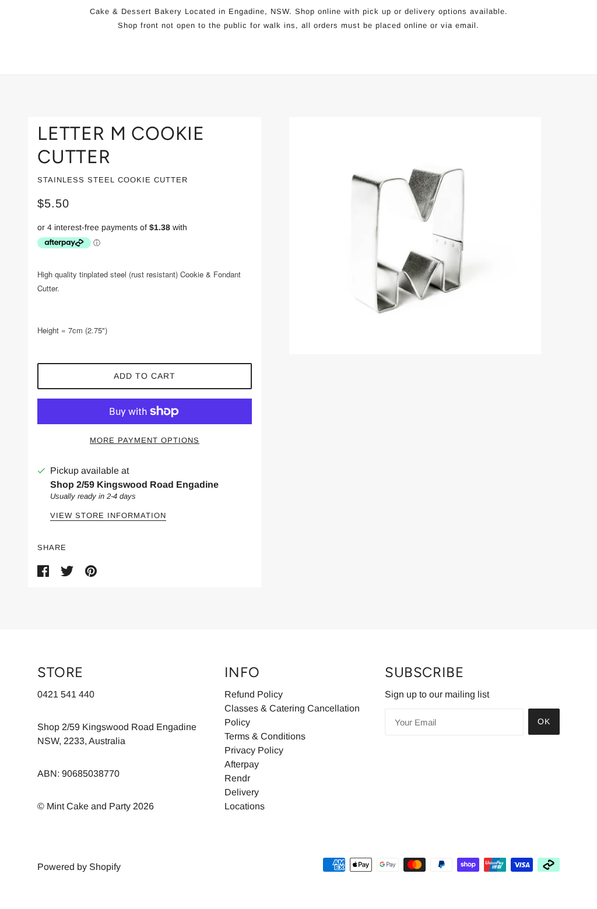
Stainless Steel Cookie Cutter (112, 179)
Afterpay (241, 764)
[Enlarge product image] (415, 235)
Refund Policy (253, 694)
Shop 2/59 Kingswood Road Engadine (134, 484)
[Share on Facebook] (44, 570)
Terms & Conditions (264, 736)
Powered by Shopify (79, 867)
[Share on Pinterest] (90, 570)
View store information (108, 516)
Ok (544, 721)
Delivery (241, 792)
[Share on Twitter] (68, 570)
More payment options (144, 440)
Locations (244, 806)
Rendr (237, 778)
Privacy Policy (253, 750)
